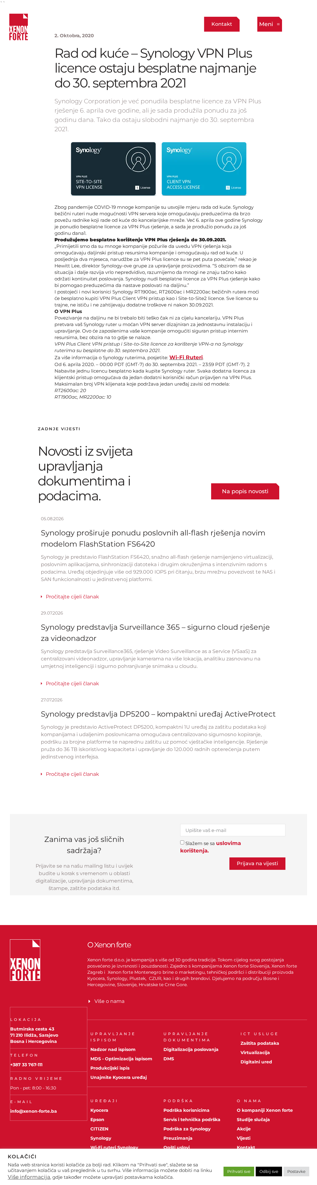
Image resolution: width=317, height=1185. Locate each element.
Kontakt (246, 1147)
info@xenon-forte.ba (33, 1111)
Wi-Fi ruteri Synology (114, 1147)
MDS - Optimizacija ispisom (121, 1059)
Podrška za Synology (187, 1129)
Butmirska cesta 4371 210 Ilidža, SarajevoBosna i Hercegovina (34, 1035)
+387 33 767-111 (26, 1064)
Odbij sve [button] (268, 1171)
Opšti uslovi (176, 1147)
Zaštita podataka (260, 1043)
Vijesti (243, 1138)
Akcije (244, 1129)
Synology (100, 1138)
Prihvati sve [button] (238, 1171)
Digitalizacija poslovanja (191, 1049)
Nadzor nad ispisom (113, 1049)
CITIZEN (99, 1129)
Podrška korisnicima (186, 1110)
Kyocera (99, 1110)
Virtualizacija (255, 1052)
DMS (168, 1059)
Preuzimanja (178, 1138)
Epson (97, 1119)
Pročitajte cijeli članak (72, 597)
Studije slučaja (253, 1119)
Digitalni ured (256, 1062)
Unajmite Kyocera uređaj (118, 1077)
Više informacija (29, 1177)
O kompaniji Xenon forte (265, 1110)
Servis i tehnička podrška (191, 1119)
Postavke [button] (296, 1171)
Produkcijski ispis (109, 1068)
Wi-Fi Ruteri (186, 357)
